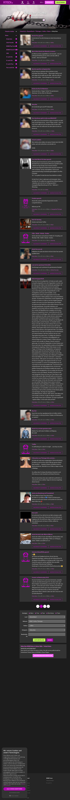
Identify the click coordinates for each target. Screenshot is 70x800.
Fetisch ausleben (36, 139)
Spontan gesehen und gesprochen (41, 69)
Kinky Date (9, 39)
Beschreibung (24, 635)
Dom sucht (35, 512)
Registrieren (61, 2)
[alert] (14, 772)
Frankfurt (27, 788)
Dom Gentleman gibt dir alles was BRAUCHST (44, 118)
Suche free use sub (37, 249)
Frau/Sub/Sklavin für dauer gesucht (41, 159)
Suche (50, 640)
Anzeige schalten (55, 46)
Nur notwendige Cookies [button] (14, 792)
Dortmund (27, 792)
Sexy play (34, 104)
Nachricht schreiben (40, 46)
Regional (27, 778)
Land (26, 617)
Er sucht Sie (9, 60)
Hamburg (27, 783)
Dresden (27, 797)
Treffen (34, 444)
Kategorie (24, 630)
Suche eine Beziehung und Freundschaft (43, 493)
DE (41, 2)
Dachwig (53, 240)
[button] (14, 796)
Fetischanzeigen (50, 780)
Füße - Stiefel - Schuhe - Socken (40, 233)
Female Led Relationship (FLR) (40, 577)
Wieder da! (49, 2)
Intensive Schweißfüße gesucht (40, 552)
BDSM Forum (49, 778)
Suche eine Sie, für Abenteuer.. (40, 88)
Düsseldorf (27, 790)
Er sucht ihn (49, 783)
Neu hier (34, 411)
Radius (25, 625)
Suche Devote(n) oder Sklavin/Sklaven (42, 534)
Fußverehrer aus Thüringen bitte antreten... (44, 458)
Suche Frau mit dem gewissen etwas (42, 428)
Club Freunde (10, 42)
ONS (7, 53)
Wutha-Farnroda (54, 270)
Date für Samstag (36, 219)
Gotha (52, 42)
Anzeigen (24, 613)
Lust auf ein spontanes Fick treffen (41, 265)
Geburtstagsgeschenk (38, 278)
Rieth (52, 504)
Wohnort (25, 621)
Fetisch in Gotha (9, 31)
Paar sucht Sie (10, 67)
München (27, 785)
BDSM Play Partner (11, 46)
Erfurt (52, 224)
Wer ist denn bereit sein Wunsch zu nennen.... (44, 51)
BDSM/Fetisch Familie (12, 49)
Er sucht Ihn (9, 57)
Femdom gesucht (36, 198)
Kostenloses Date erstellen (43, 655)
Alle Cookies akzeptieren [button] (14, 789)
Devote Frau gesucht (37, 35)
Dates (6, 35)
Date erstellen (39, 640)
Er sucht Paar (9, 64)
